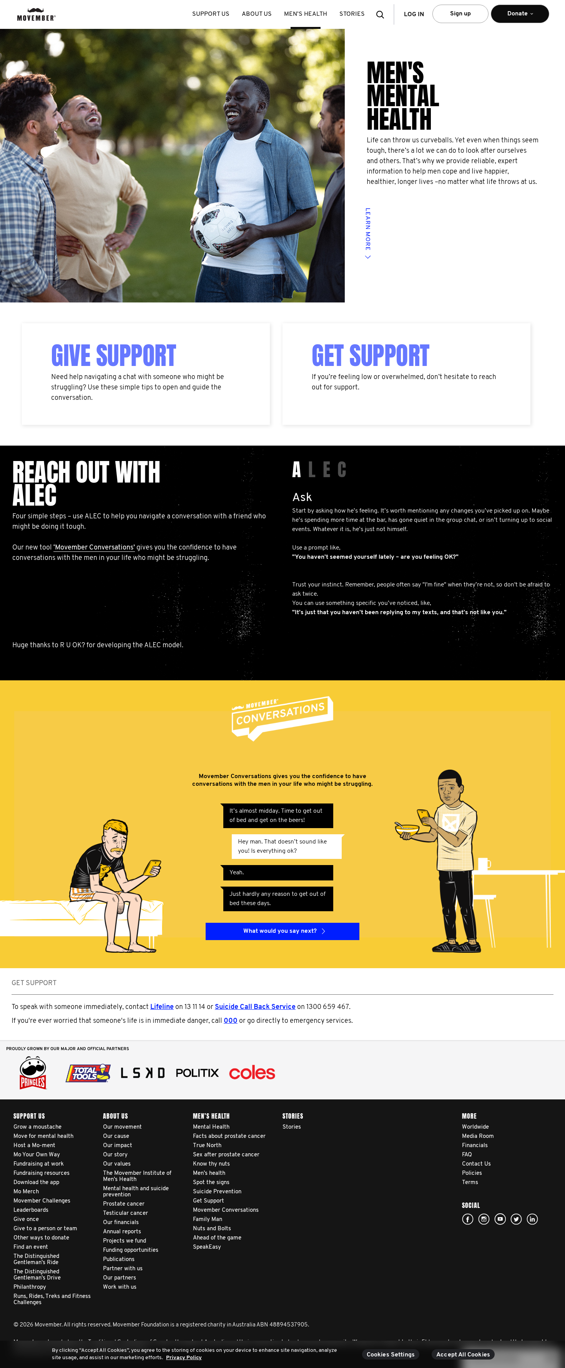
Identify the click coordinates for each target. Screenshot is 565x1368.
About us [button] (257, 14)
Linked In (532, 1219)
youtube (500, 1219)
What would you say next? (280, 931)
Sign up (460, 14)
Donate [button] (512, 17)
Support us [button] (210, 14)
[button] (382, 14)
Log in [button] (414, 15)
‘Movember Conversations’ (94, 548)
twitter (516, 1219)
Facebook (468, 1219)
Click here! (484, 1219)
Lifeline (162, 1007)
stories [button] (352, 14)
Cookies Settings (391, 1355)
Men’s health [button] (305, 14)
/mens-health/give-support (61, 328)
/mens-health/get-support (320, 328)
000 (231, 1021)
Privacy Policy (184, 1358)
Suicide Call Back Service (255, 1007)
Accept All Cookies (463, 1355)
